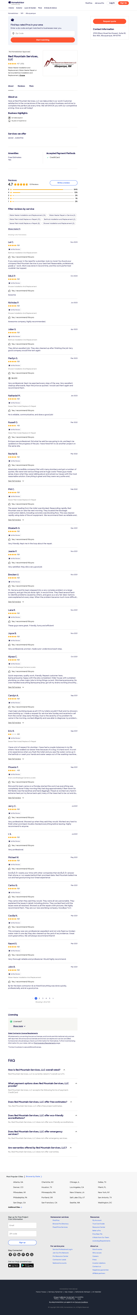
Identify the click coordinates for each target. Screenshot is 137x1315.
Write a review (63, 183)
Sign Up (123, 3)
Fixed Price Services (60, 1227)
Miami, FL (102, 1187)
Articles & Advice (50, 8)
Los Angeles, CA (77, 1187)
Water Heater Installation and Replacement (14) (28, 215)
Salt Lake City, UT (77, 1197)
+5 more (22, 75)
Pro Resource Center (60, 1256)
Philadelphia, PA (20, 1197)
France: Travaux (41, 1292)
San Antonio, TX (105, 1197)
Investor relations (98, 1263)
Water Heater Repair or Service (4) (62, 215)
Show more (18, 1026)
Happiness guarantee (100, 1270)
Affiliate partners (98, 1273)
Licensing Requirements (101, 1241)
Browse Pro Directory (60, 1224)
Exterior (19, 8)
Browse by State (33, 1176)
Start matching (42, 40)
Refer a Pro (96, 1231)
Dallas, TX (102, 1182)
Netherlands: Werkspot (82, 1292)
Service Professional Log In (63, 1249)
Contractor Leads (59, 1260)
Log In (112, 3)
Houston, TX (47, 1187)
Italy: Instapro (69, 1292)
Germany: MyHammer (55, 1292)
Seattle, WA (75, 1203)
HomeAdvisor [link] (13, 13)
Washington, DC (105, 1203)
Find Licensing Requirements (45, 1043)
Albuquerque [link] (31, 13)
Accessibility (79, 1298)
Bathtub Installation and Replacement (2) (59, 219)
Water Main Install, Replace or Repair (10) (25, 219)
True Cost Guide (98, 1224)
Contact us (96, 1266)
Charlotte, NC (48, 1182)
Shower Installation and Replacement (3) (58, 223)
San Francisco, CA (49, 1203)
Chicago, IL (75, 1182)
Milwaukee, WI (19, 1192)
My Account (96, 1220)
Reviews (21, 86)
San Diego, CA (19, 1203)
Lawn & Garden (30, 8)
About (10, 86)
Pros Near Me (97, 1234)
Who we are (96, 1253)
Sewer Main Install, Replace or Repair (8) (25, 223)
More (40, 8)
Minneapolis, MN (49, 1192)
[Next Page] (53, 998)
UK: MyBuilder (96, 1292)
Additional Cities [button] (14, 1207)
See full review (14, 481)
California (62, 1298)
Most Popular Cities (14, 1176)
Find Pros (56, 1220)
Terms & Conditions (81, 1302)
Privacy (56, 1298)
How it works (97, 1249)
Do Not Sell (70, 1298)
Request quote (109, 21)
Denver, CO (18, 1187)
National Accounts (59, 1263)
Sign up (22, 1242)
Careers (95, 1256)
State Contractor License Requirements (23, 1033)
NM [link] (22, 13)
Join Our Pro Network (61, 1253)
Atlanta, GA (18, 1182)
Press (94, 1260)
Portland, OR (47, 1197)
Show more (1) (14, 229)
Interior (11, 8)
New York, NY (104, 1192)
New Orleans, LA (77, 1192)
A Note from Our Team (100, 1237)
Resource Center (98, 1227)
